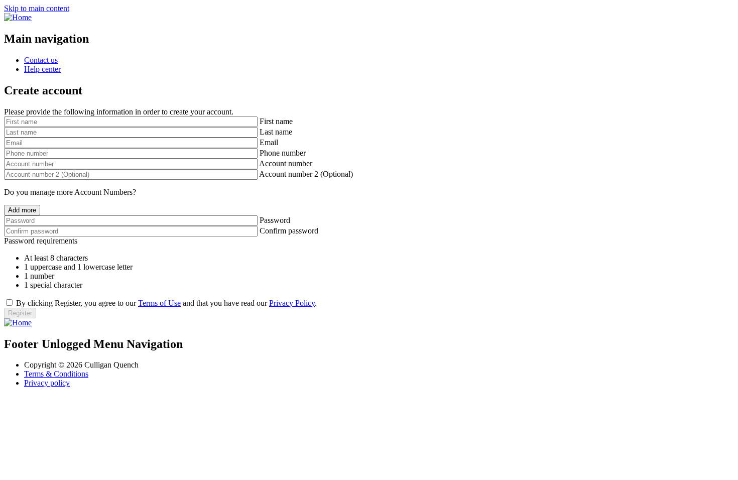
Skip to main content (36, 8)
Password (275, 220)
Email (269, 142)
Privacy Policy (292, 303)
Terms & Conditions (56, 374)
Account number (285, 163)
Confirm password (289, 230)
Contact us (41, 60)
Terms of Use (159, 303)
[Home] (18, 17)
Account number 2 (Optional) (306, 174)
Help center (42, 69)
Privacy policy (47, 383)
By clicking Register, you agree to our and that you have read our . (166, 303)
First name (276, 121)
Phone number (283, 153)
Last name (276, 132)
